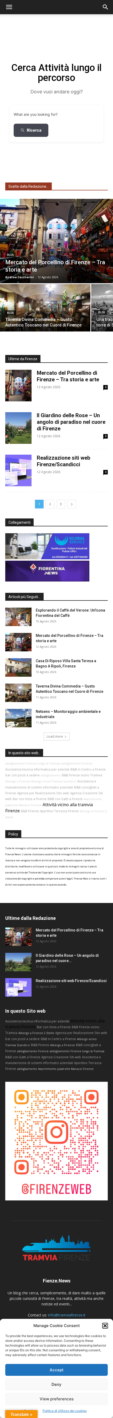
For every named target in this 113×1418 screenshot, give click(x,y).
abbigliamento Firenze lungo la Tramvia (32, 763)
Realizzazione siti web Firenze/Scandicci (63, 461)
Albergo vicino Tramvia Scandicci (53, 781)
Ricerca (34, 130)
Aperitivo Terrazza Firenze (59, 811)
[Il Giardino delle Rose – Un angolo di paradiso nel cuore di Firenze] (18, 962)
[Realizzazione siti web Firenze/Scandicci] (18, 987)
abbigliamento (51, 775)
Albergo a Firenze (17, 781)
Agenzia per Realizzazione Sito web (43, 793)
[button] (105, 1325)
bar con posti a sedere (22, 775)
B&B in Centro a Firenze (88, 769)
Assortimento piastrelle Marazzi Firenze (66, 1069)
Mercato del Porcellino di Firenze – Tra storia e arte (68, 376)
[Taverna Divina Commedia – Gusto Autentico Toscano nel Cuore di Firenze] (45, 307)
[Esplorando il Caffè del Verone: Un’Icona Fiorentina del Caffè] (18, 617)
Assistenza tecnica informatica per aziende (37, 769)
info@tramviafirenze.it (66, 1315)
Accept (57, 1369)
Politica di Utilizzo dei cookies (65, 1411)
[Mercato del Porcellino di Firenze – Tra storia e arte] (56, 241)
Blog (10, 254)
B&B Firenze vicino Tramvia (82, 775)
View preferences (57, 1398)
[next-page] (71, 504)
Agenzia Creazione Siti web (61, 1057)
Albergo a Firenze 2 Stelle (36, 1033)
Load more (55, 736)
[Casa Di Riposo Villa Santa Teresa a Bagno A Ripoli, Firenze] (18, 667)
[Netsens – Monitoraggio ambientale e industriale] (18, 718)
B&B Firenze (30, 811)
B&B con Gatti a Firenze (65, 799)
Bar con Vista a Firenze (30, 799)
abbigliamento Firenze (77, 763)
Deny (56, 1384)
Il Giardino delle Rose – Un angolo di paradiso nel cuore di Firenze (71, 422)
